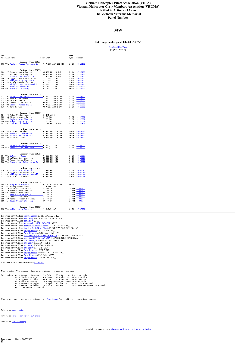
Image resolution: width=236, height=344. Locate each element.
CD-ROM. (39, 262)
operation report (30, 216)
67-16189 (80, 72)
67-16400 (80, 123)
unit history (28, 218)
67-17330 (80, 209)
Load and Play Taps (118, 47)
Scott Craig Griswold (26, 170)
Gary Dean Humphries (26, 185)
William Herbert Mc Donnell (26, 174)
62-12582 (80, 117)
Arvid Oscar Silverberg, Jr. (26, 162)
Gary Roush (52, 299)
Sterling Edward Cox (26, 86)
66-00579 (80, 170)
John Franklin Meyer (26, 195)
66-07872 (80, 146)
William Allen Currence (26, 80)
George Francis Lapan (26, 105)
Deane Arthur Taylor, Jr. (26, 76)
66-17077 (80, 131)
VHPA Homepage (19, 322)
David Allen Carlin (26, 97)
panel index (18, 310)
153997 (80, 189)
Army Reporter (30, 230)
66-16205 (80, 78)
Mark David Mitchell (26, 123)
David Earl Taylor (26, 146)
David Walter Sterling (26, 201)
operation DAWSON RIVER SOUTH (40, 235)
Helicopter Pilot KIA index (26, 316)
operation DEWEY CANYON (37, 238)
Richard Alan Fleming (26, 119)
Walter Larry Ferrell (26, 209)
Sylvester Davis (26, 156)
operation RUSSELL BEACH (37, 223)
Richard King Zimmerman (26, 148)
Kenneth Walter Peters (26, 135)
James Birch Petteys (26, 88)
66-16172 (80, 64)
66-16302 (80, 97)
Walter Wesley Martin (26, 121)
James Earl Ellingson (26, 133)
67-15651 (80, 86)
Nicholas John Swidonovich (26, 84)
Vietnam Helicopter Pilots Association (131, 329)
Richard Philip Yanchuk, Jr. (26, 64)
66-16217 (80, 156)
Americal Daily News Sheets (35, 226)
